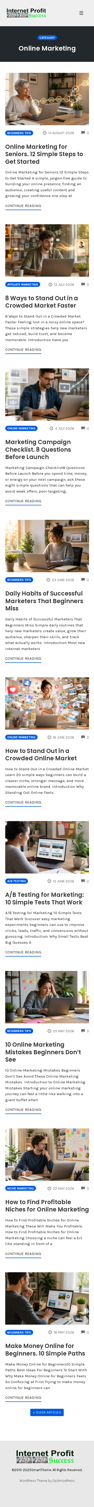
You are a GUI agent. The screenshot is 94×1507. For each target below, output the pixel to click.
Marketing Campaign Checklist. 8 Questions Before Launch (38, 449)
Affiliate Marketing (22, 284)
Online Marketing (21, 428)
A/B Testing (16, 881)
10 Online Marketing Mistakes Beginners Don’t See (43, 1052)
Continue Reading (23, 205)
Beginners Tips (19, 133)
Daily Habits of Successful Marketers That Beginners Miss (44, 601)
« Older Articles (47, 1412)
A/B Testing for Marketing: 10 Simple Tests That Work (44, 899)
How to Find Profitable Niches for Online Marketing (47, 1206)
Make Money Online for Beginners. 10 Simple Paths (45, 1350)
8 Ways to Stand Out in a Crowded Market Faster (41, 302)
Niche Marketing (20, 1188)
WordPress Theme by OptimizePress (47, 1481)
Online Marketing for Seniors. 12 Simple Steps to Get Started (44, 154)
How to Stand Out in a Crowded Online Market (41, 755)
